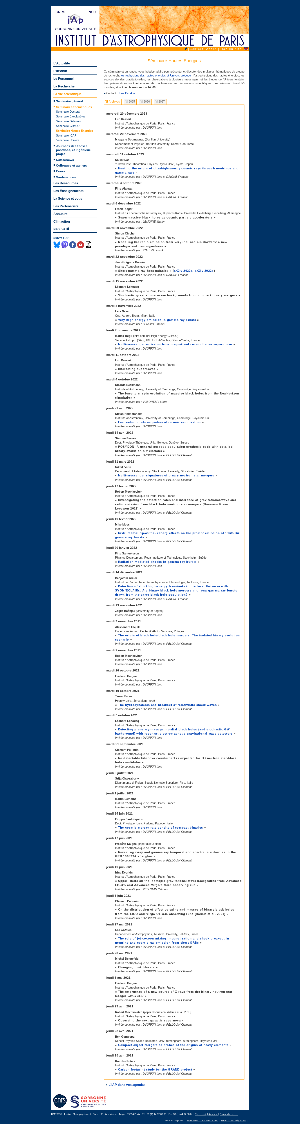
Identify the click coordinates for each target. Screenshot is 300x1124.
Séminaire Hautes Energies (74, 130)
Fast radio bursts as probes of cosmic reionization (160, 422)
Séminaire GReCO (68, 126)
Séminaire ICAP (66, 135)
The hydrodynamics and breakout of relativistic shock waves (167, 705)
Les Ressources (65, 183)
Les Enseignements (68, 191)
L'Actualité (61, 63)
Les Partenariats (65, 206)
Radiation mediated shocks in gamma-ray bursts (157, 561)
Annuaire (60, 214)
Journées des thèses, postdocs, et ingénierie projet (73, 150)
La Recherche (63, 86)
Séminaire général (69, 101)
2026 (147, 101)
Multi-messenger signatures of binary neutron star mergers (166, 475)
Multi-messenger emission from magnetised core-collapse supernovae (175, 344)
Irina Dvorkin (127, 93)
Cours (60, 171)
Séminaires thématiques (74, 107)
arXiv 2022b (204, 270)
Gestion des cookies (202, 1120)
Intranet (59, 229)
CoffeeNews (65, 160)
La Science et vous (67, 198)
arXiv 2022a (183, 270)
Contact (197, 49)
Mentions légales (233, 1120)
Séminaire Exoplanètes (70, 116)
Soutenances (66, 177)
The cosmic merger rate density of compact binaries (160, 827)
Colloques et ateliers (71, 165)
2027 (162, 101)
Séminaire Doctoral (68, 111)
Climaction (61, 221)
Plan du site (231, 49)
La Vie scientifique (67, 94)
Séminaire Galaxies (68, 121)
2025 (132, 101)
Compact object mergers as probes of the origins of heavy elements (173, 1045)
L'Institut (60, 71)
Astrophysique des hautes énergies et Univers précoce (156, 75)
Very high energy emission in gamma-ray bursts (157, 319)
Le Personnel (63, 78)
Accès (211, 49)
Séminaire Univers (67, 140)
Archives (114, 101)
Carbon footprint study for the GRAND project (155, 1069)
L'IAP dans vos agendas (126, 1085)
